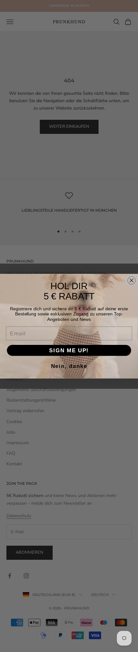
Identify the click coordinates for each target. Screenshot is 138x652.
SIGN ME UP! (69, 350)
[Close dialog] (131, 280)
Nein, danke (69, 366)
